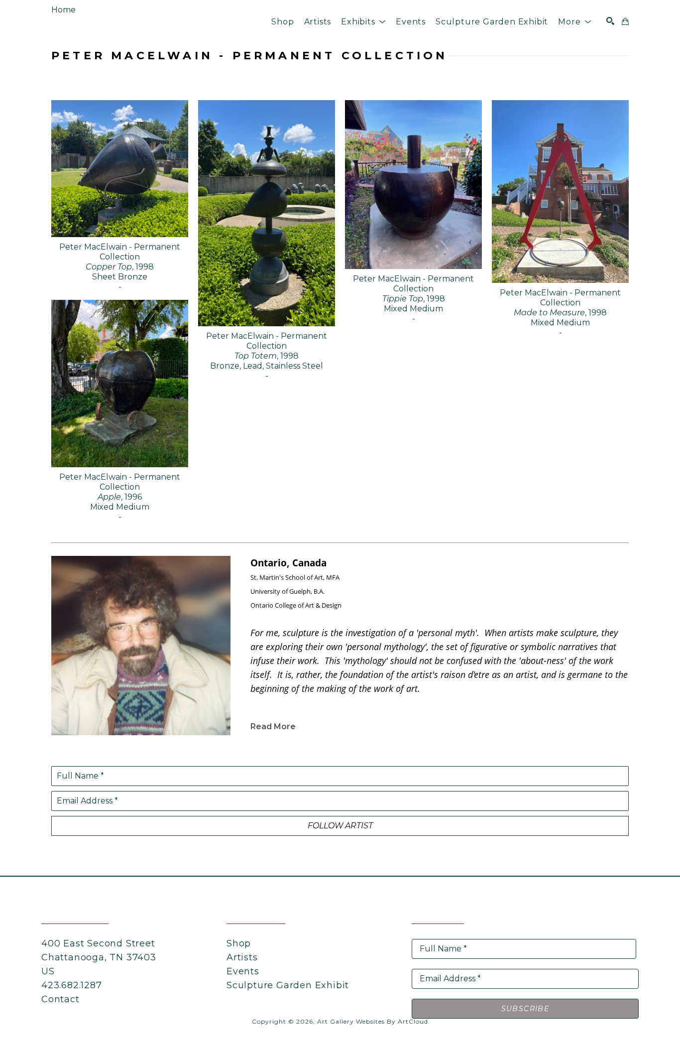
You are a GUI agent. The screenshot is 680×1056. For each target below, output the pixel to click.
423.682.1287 (71, 985)
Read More (273, 726)
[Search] (610, 21)
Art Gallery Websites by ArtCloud (372, 1021)
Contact (60, 999)
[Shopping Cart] (625, 21)
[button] (363, 21)
